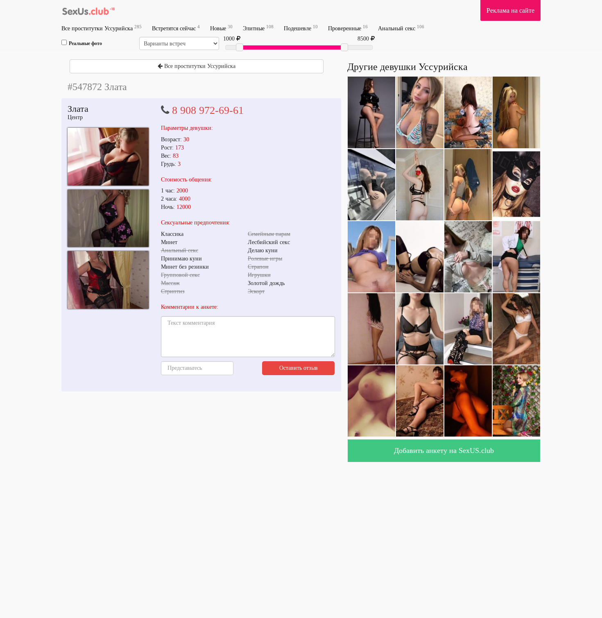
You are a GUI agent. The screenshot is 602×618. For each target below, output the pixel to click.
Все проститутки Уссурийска (101, 28)
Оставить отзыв (298, 368)
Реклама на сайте (510, 10)
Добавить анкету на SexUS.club (444, 450)
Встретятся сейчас (176, 28)
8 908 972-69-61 (208, 110)
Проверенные (348, 28)
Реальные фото (85, 43)
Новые (221, 28)
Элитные (258, 28)
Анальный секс (401, 28)
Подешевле (301, 28)
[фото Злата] (108, 157)
